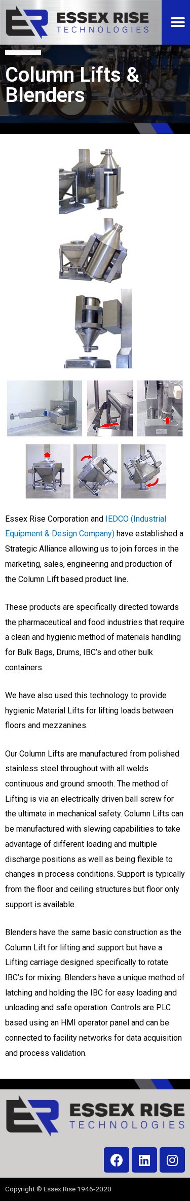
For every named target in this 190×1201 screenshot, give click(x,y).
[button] (178, 22)
